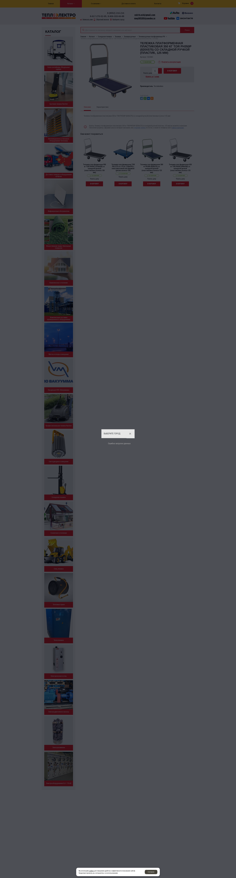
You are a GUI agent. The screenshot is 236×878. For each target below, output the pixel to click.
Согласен (151, 872)
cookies (91, 871)
